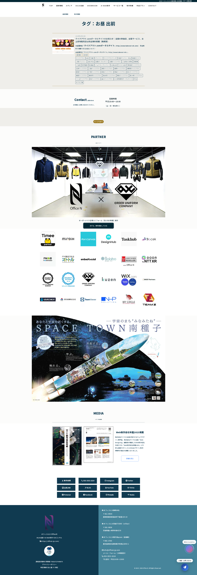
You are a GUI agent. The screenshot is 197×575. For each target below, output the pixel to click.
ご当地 (78, 65)
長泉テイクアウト (107, 68)
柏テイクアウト (95, 79)
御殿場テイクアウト (133, 68)
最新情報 (59, 6)
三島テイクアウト (94, 68)
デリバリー (98, 58)
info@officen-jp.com (112, 550)
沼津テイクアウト (81, 68)
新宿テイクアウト (107, 72)
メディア (69, 6)
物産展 (136, 62)
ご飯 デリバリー (81, 62)
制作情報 (77, 14)
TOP (51, 6)
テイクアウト (80, 58)
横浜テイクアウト (122, 75)
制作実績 (130, 6)
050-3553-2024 (110, 556)
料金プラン (141, 6)
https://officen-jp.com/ (50, 541)
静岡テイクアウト (81, 72)
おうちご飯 (79, 82)
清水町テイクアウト (109, 75)
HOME (160, 1)
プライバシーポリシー (49, 564)
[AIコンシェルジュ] (189, 548)
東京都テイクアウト (134, 65)
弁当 (135, 79)
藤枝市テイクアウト (95, 75)
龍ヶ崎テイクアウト (136, 75)
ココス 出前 (122, 65)
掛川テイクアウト (132, 72)
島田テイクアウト (81, 75)
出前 (87, 58)
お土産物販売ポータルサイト (123, 79)
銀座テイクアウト (119, 72)
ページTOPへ (98, 121)
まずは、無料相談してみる (98, 226)
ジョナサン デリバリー (102, 65)
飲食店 (91, 65)
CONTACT (152, 6)
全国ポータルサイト (102, 62)
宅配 (92, 58)
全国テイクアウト (115, 62)
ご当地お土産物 (127, 62)
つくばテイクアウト (82, 79)
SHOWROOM (92, 6)
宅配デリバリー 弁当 (124, 58)
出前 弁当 (91, 62)
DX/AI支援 (80, 6)
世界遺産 (85, 65)
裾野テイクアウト (119, 68)
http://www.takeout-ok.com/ (127, 46)
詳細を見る (130, 458)
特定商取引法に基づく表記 (49, 567)
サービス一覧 (118, 6)
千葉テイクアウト (94, 72)
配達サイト (136, 58)
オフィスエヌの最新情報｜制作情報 (172, 1)
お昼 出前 (114, 65)
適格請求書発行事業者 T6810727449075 (49, 561)
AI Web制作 (105, 6)
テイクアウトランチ (110, 58)
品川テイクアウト (107, 79)
